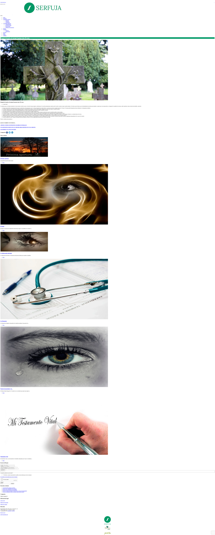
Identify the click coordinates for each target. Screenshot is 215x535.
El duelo (2, 226)
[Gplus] (214, 2)
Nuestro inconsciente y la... (6, 388)
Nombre (2, 465)
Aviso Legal (2, 500)
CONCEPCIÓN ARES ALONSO (9, 487)
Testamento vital (4, 456)
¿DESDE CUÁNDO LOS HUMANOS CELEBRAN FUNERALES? (13, 125)
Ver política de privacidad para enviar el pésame (8, 476)
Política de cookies (3, 504)
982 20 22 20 (2, 512)
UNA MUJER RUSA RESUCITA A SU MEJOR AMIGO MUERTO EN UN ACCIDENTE (17, 127)
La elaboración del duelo (6, 253)
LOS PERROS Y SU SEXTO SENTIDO (8, 129)
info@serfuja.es (3, 2)
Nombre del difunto (4, 468)
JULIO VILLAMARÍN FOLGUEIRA (10, 488)
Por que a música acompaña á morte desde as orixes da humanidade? (15, 490)
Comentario (2, 469)
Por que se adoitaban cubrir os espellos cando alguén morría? (13, 491)
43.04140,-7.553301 (11, 510)
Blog (3, 162)
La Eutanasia (3, 321)
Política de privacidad (4, 502)
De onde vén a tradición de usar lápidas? (10, 489)
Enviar (2, 482)
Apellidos (2, 466)
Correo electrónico (3, 467)
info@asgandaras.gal (4, 514)
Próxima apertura (4, 158)
